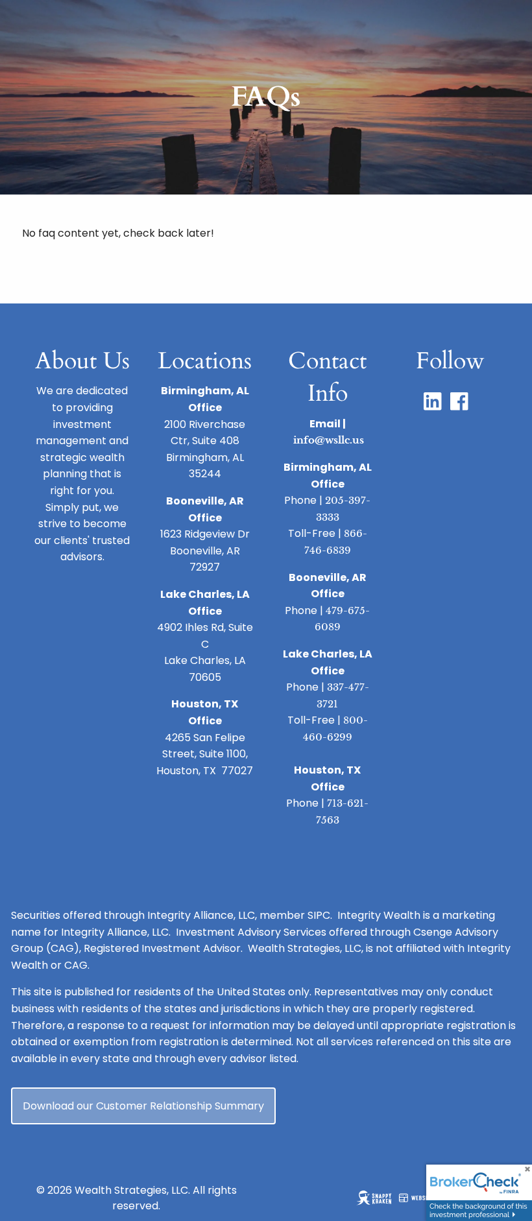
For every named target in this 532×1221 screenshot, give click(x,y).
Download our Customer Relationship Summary (143, 1105)
